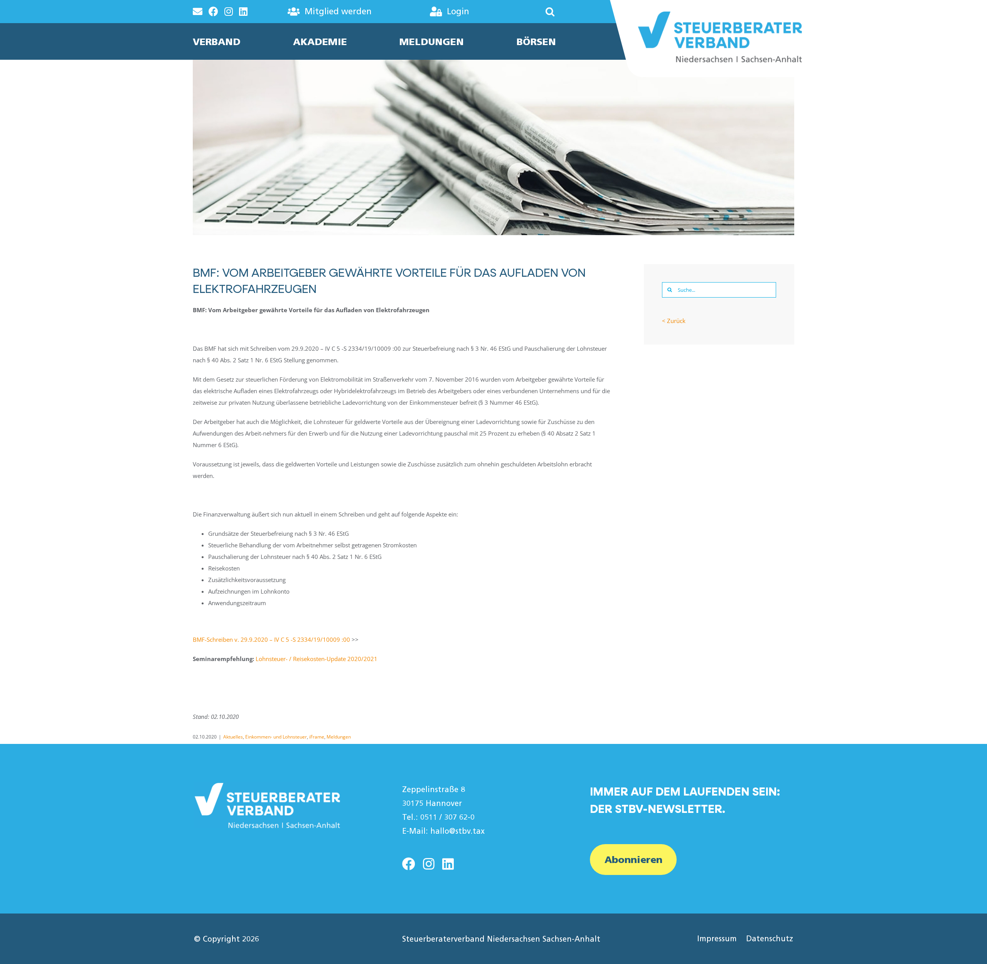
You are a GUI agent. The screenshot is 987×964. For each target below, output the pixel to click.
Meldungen (339, 737)
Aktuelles (233, 737)
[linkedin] (448, 863)
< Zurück (674, 321)
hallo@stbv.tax (457, 831)
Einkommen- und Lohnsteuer (276, 737)
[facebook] (408, 863)
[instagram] (429, 863)
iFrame (316, 737)
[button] (527, 11)
